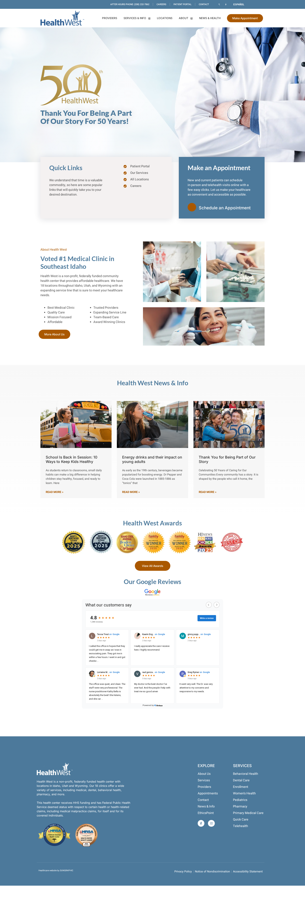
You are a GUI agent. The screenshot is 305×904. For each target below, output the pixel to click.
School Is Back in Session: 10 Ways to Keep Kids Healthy (71, 459)
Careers (161, 4)
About (183, 18)
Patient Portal (183, 4)
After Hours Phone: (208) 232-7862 (129, 4)
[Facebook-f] (201, 823)
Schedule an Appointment (225, 207)
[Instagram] (211, 823)
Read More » (54, 492)
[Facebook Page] (220, 4)
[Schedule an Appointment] (192, 207)
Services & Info (135, 18)
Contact (204, 4)
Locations (164, 18)
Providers (109, 18)
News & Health (210, 18)
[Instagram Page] (226, 4)
